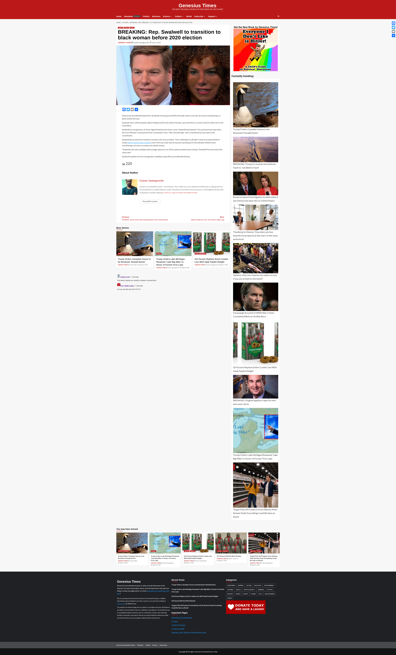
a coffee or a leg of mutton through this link (179, 192)
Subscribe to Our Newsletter (181, 618)
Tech (260, 593)
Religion (203, 253)
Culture (178, 16)
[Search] (278, 16)
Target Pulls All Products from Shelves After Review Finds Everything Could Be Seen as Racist (264, 558)
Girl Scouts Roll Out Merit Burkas (229, 556)
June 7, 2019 (156, 42)
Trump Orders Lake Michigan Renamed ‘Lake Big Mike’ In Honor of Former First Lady (170, 262)
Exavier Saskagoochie (141, 42)
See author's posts (150, 201)
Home (118, 16)
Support (211, 16)
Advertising (231, 585)
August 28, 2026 (144, 264)
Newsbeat (132, 16)
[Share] (393, 35)
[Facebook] (393, 23)
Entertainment (269, 585)
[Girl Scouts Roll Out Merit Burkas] (231, 543)
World (189, 16)
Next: (207, 218)
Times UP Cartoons (178, 625)
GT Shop (174, 621)
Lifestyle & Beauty (249, 589)
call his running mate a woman (139, 142)
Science (166, 16)
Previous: (145, 218)
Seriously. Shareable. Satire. (125, 645)
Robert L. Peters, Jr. (233, 558)
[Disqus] (173, 299)
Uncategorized (270, 593)
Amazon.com (121, 604)
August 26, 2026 (255, 565)
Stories (132, 27)
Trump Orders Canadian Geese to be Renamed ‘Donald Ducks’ (193, 585)
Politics (146, 16)
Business (156, 16)
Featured (230, 589)
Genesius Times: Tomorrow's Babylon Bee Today (188, 632)
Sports (245, 593)
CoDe (215, 652)
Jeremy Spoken (133, 264)
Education (257, 585)
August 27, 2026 (224, 264)
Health (238, 589)
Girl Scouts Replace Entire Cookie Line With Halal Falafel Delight (194, 596)
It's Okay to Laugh (177, 629)
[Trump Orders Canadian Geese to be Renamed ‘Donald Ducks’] (134, 243)
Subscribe (198, 16)
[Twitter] (393, 27)
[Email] (393, 31)
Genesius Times (197, 5)
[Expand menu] (171, 16)
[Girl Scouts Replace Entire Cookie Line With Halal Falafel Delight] (211, 243)
